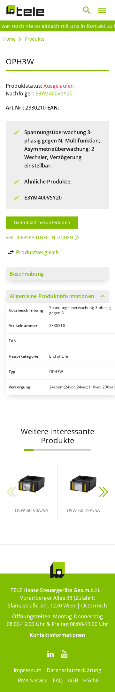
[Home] (25, 10)
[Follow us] (50, 654)
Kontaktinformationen (57, 635)
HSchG (91, 680)
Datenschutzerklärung (74, 670)
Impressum (28, 670)
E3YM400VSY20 (54, 93)
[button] (29, 450)
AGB (73, 680)
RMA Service (33, 680)
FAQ (57, 680)
